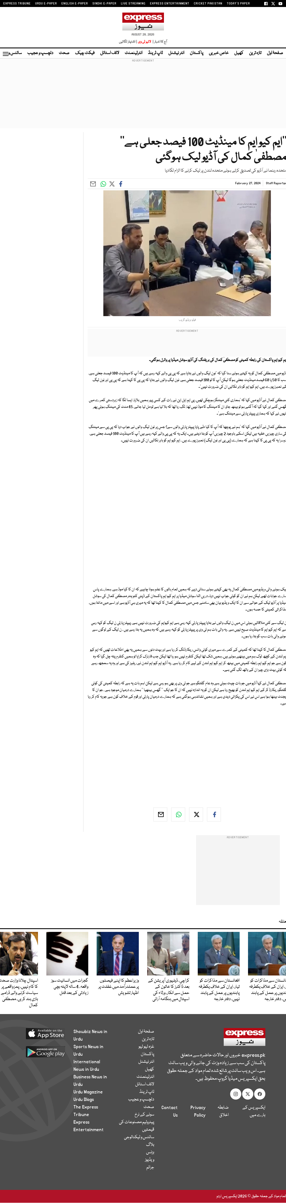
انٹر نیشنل (176, 53)
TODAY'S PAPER (238, 3)
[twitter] (196, 814)
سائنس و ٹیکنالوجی (139, 1137)
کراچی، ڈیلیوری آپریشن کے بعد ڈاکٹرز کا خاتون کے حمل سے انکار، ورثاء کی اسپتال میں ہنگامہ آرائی (168, 990)
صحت (64, 53)
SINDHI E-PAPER (104, 3)
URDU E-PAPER (46, 3)
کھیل (239, 53)
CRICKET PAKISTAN (208, 3)
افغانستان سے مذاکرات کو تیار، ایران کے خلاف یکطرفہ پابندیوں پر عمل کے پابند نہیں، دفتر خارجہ (219, 990)
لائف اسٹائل (109, 53)
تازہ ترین (255, 53)
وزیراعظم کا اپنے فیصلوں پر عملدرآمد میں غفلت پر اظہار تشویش (118, 986)
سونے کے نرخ (144, 1114)
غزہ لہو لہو (146, 1046)
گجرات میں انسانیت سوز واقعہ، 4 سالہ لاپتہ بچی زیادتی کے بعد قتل (69, 986)
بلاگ (150, 1145)
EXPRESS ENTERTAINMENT (169, 3)
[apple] (43, 1033)
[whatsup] (178, 814)
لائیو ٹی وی (144, 41)
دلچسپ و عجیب (40, 53)
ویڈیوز (149, 1160)
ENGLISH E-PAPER (74, 3)
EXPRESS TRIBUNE (17, 3)
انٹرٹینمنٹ (133, 53)
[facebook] (214, 814)
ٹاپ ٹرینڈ (155, 53)
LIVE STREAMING (133, 3)
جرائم (150, 1167)
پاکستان (196, 53)
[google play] (43, 1051)
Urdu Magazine (88, 1092)
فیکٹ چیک (85, 53)
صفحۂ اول (275, 53)
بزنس (150, 1152)
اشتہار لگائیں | (128, 41)
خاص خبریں (219, 53)
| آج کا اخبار (159, 41)
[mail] (160, 814)
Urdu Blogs (83, 1099)
